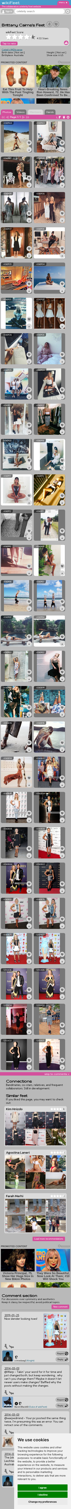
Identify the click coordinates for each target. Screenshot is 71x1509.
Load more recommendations (48, 1239)
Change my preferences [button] (42, 1501)
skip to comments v (56, 1073)
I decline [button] (43, 1494)
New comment (60, 1306)
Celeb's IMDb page (12, 49)
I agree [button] (43, 1487)
